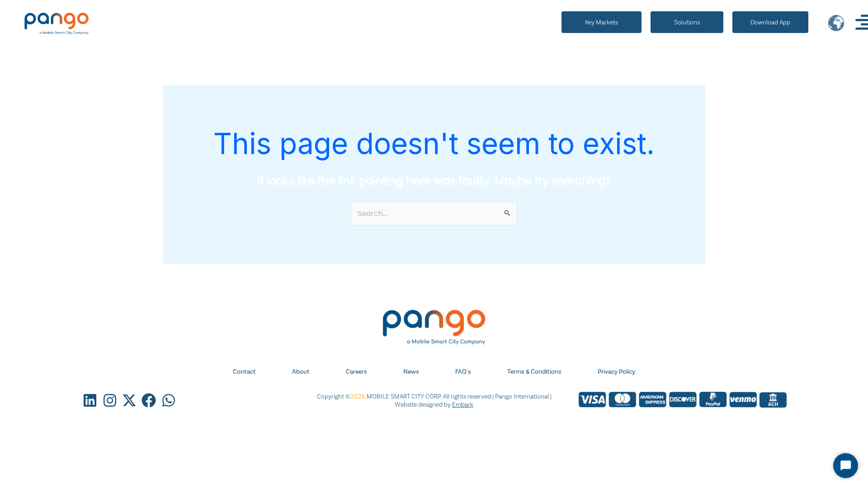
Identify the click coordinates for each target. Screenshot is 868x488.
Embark (462, 404)
